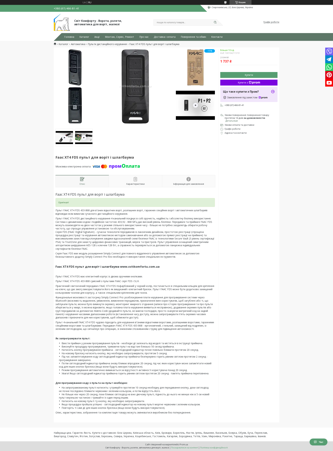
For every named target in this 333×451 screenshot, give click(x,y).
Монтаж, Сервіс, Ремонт (119, 37)
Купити (249, 75)
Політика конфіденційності (214, 447)
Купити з (243, 82)
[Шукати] (215, 22)
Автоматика (78, 44)
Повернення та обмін (193, 37)
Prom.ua (184, 444)
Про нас (144, 37)
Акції (97, 37)
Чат (321, 442)
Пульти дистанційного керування (107, 44)
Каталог (84, 37)
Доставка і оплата (165, 37)
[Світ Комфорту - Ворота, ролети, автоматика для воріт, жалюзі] (62, 22)
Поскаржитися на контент (184, 447)
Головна (69, 37)
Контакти (217, 37)
